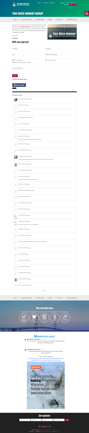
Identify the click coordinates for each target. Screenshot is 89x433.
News (68, 2)
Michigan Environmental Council (44, 429)
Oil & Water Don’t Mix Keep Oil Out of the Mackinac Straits (20, 4)
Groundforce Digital (43, 431)
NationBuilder (57, 431)
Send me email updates (18, 60)
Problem (39, 2)
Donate (71, 4)
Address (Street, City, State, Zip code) (21, 62)
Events (71, 2)
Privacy (52, 429)
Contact (55, 429)
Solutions (52, 2)
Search (65, 4)
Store (75, 2)
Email (13, 54)
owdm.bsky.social (46, 336)
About (57, 2)
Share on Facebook (19, 85)
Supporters (62, 2)
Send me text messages (51, 60)
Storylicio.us (51, 431)
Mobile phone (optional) (51, 54)
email (34, 431)
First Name (15, 49)
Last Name (48, 49)
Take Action (45, 2)
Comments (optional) (17, 68)
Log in (75, 4)
